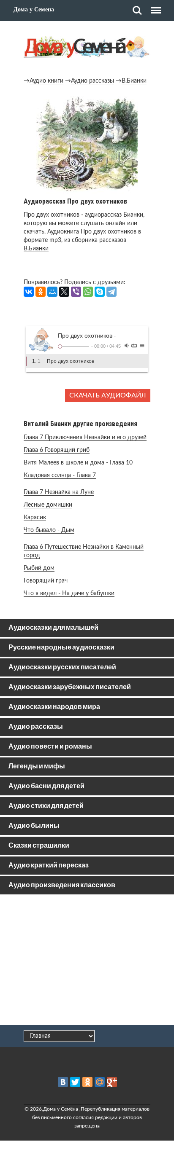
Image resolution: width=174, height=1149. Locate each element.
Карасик (35, 518)
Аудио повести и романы (50, 747)
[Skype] (100, 292)
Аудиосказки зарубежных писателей (69, 687)
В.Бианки (134, 81)
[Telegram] (111, 292)
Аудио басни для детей (46, 786)
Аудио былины (34, 826)
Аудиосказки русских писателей (62, 667)
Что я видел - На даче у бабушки (69, 593)
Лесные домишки (48, 505)
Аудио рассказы (92, 81)
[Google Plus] (112, 1082)
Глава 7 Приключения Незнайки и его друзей (85, 437)
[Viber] (76, 292)
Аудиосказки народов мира (54, 707)
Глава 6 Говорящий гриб (57, 450)
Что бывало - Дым (49, 530)
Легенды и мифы (36, 766)
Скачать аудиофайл (107, 395)
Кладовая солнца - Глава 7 (60, 475)
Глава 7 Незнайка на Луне (59, 492)
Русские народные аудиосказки (61, 648)
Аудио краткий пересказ (48, 866)
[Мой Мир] (52, 292)
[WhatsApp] (88, 292)
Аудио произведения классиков (61, 885)
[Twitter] (75, 1082)
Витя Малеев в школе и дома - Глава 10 (78, 463)
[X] (64, 292)
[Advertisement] (87, 961)
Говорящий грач (46, 581)
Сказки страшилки (38, 846)
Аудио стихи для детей (46, 806)
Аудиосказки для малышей (53, 628)
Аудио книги (46, 81)
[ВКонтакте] (29, 292)
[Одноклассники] (40, 292)
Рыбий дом (39, 568)
